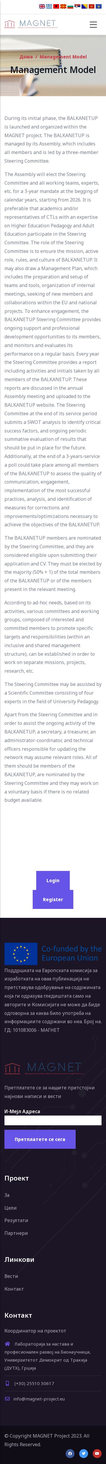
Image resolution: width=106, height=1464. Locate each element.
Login (53, 880)
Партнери (16, 1233)
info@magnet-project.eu (39, 1399)
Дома (26, 57)
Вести (11, 1276)
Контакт (14, 1289)
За (6, 1195)
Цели (10, 1208)
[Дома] (30, 24)
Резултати (16, 1220)
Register (53, 899)
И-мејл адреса (22, 1111)
